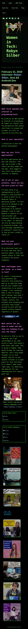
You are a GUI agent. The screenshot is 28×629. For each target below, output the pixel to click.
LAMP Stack (18, 3)
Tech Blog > (4, 67)
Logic (10, 3)
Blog (22, 8)
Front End (15, 8)
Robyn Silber (19, 67)
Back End (5, 8)
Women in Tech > (12, 67)
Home (3, 3)
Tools (4, 13)
